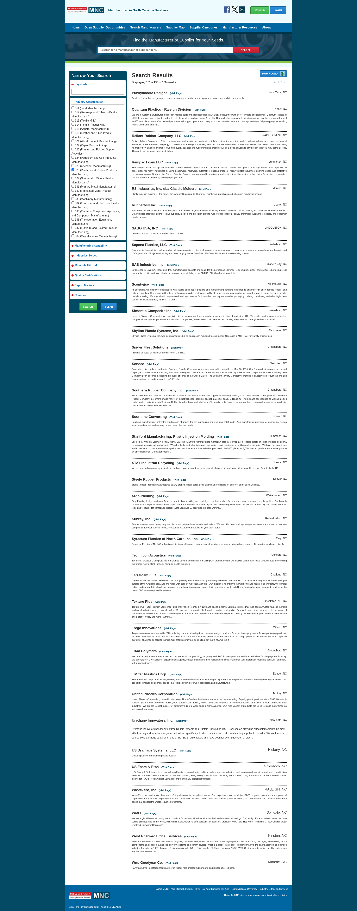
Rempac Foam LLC (147, 162)
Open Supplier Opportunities (104, 27)
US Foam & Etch (145, 767)
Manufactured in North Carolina (85, 13)
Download (270, 73)
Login (278, 10)
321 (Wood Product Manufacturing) (96, 141)
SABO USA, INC (145, 228)
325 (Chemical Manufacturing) (93, 166)
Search (180, 889)
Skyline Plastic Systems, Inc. (155, 331)
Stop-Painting (143, 496)
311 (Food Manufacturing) (90, 108)
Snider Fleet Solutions (150, 347)
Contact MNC (193, 889)
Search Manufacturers (145, 27)
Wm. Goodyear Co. (147, 862)
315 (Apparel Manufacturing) (92, 128)
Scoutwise (140, 284)
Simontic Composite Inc (151, 311)
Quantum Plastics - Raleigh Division (161, 109)
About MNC (162, 889)
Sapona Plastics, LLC (149, 245)
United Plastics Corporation (154, 694)
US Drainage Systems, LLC (154, 750)
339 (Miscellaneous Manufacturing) (96, 236)
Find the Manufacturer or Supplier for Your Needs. (178, 40)
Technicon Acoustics (149, 555)
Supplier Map (175, 27)
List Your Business (211, 889)
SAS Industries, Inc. (148, 264)
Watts (136, 813)
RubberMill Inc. (144, 205)
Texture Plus (142, 601)
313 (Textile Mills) (85, 120)
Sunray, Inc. (141, 519)
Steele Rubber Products (151, 479)
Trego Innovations (146, 628)
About (266, 27)
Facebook (227, 9)
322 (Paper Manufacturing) (91, 145)
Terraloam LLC (144, 575)
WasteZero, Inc (144, 790)
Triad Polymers (144, 651)
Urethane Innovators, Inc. (152, 720)
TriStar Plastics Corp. (149, 674)
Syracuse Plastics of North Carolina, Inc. (165, 539)
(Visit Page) (176, 93)
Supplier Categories (204, 27)
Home (75, 27)
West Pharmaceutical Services (157, 836)
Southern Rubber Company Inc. (157, 390)
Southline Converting (149, 417)
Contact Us (242, 9)
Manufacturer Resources (240, 27)
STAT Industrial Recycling (153, 463)
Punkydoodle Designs (149, 93)
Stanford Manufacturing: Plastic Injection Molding (173, 436)
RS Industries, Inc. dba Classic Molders (164, 189)
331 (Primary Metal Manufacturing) (95, 186)
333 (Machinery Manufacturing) (93, 199)
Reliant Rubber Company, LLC (156, 136)
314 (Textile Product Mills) (90, 124)
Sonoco (138, 364)
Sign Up (259, 10)
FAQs (172, 889)
